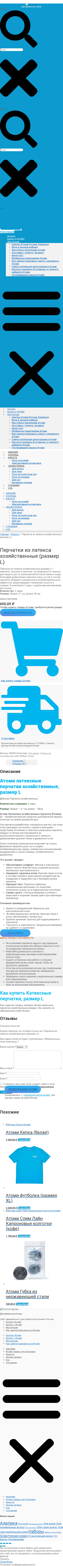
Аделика (8, 1523)
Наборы (36, 1531)
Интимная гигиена (22, 482)
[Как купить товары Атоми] (32, 675)
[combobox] (11, 49)
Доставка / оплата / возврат (28, 252)
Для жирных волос (36, 1524)
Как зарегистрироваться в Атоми (23, 1330)
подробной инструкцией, (37, 1095)
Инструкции (13, 241)
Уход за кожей (20, 460)
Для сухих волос (47, 1527)
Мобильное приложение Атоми (29, 258)
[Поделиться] (7, 1543)
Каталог (11, 236)
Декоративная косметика (26, 463)
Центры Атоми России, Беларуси (30, 244)
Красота (12, 458)
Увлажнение (16, 1539)
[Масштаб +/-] (1, 1543)
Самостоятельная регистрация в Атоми (34, 266)
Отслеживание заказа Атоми (28, 274)
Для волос (18, 468)
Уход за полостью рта (24, 474)
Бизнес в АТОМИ (15, 239)
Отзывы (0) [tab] (18, 763)
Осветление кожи (13, 1536)
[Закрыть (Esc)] (10, 1543)
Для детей (23, 1524)
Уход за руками (20, 477)
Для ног (16, 479)
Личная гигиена (16, 466)
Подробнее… (7, 1561)
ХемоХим (13, 452)
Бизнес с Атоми (14, 1324)
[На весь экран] (4, 1543)
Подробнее (24, 1139)
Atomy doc (17, 255)
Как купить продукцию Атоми (28, 250)
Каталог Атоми (13, 1322)
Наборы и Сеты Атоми (53, 1532)
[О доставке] (31, 733)
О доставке (7, 738)
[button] (31, 342)
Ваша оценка (8, 1046)
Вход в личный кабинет (25, 247)
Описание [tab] (18, 761)
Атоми (30, 756)
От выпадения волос (40, 1536)
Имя (3, 1073)
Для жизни (13, 485)
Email (3, 1078)
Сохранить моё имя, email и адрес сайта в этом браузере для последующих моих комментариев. (27, 1085)
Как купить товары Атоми (15, 680)
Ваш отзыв (7, 1068)
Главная (4, 534)
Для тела (17, 471)
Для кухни (49, 1523)
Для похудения (30, 1528)
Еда (10, 488)
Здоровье (13, 455)
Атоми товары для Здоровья (20, 1351)
